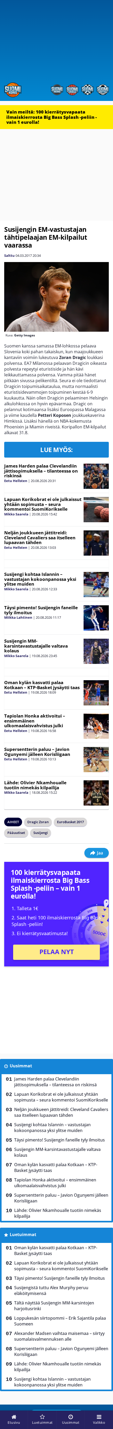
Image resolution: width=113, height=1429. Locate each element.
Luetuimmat (23, 1234)
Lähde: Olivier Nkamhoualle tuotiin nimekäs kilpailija (35, 785)
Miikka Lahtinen (18, 617)
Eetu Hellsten (15, 480)
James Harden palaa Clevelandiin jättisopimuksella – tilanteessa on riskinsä (41, 471)
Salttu (9, 255)
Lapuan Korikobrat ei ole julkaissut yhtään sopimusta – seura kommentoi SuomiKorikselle (42, 504)
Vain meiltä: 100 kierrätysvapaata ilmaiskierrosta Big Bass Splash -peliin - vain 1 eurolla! (51, 117)
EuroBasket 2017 (70, 822)
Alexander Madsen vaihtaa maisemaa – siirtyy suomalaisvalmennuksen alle (59, 1336)
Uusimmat (21, 1066)
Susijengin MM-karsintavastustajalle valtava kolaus (36, 646)
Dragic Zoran (38, 822)
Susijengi (40, 832)
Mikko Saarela (16, 514)
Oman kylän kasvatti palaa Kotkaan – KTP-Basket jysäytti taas (42, 684)
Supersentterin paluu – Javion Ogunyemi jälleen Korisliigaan (37, 751)
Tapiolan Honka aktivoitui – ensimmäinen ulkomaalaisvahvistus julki (55, 1183)
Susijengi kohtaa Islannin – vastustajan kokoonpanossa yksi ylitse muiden (40, 579)
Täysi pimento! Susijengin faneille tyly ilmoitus (41, 610)
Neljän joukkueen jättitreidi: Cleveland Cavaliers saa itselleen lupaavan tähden (39, 537)
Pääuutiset (16, 832)
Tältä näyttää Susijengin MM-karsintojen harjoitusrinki (54, 1306)
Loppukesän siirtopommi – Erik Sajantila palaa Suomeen (60, 1321)
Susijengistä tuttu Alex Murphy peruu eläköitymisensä (51, 1290)
